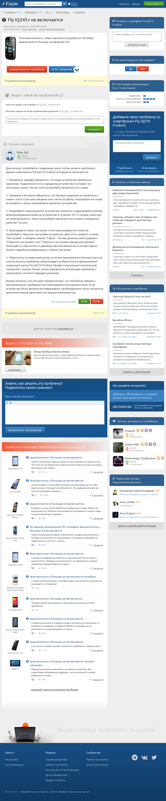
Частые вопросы (14, 764)
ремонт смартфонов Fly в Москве (137, 525)
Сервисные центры (56, 759)
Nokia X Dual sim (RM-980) (15, 630)
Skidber (65, 111)
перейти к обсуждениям (137, 371)
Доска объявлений (56, 775)
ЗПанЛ (43, 104)
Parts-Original (127, 513)
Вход (137, 4)
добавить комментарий (21, 312)
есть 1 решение (62, 69)
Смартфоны (31, 12)
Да (85, 301)
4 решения (97, 650)
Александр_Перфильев (140, 458)
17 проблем (79, 12)
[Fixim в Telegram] (135, 757)
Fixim (12, 4)
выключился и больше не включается (56, 618)
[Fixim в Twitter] (154, 757)
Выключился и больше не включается (56, 480)
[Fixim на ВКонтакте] (144, 757)
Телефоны (10, 12)
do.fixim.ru (122, 407)
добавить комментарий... (22, 80)
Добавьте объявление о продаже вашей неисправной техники (135, 395)
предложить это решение (25, 430)
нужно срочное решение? (52, 29)
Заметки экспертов (56, 764)
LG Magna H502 (15, 609)
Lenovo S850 (15, 491)
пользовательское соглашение (34, 791)
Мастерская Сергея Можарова (137, 490)
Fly (47, 12)
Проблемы (124, 4)
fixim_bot (23, 152)
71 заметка (137, 275)
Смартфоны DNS (15, 564)
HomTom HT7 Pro (15, 653)
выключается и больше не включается (57, 503)
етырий (130, 430)
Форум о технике (55, 780)
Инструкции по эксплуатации (62, 769)
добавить (152, 157)
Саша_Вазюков (29, 29)
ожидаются (65, 328)
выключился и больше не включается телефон (63, 576)
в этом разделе (74, 4)
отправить (94, 129)
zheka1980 (132, 444)
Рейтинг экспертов (97, 759)
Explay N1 (15, 668)
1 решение (97, 472)
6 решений (97, 495)
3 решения (97, 633)
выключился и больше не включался (56, 457)
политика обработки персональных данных (69, 791)
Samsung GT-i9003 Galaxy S (15, 516)
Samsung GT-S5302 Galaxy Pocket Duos (15, 588)
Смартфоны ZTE (15, 468)
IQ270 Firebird (62, 12)
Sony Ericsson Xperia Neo (15, 539)
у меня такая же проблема (27, 69)
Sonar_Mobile (127, 501)
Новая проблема (153, 3)
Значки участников (97, 764)
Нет (98, 301)
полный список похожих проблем (54, 689)
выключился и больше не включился (56, 598)
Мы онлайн (11, 759)
